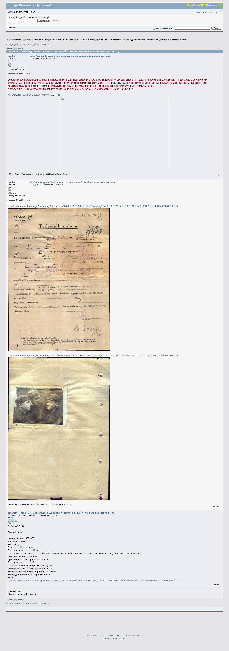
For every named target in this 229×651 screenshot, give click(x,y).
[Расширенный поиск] (163, 28)
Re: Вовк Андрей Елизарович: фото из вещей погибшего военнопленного (72, 182)
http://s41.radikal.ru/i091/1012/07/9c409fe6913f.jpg (34, 94)
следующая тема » (38, 44)
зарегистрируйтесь (44, 17)
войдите (25, 17)
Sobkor (12, 56)
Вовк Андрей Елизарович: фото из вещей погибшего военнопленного (70, 56)
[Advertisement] (114, 622)
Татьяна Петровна (18, 513)
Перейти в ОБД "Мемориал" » (204, 5)
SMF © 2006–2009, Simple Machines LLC (126, 635)
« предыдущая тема (17, 44)
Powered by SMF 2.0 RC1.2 (96, 635)
